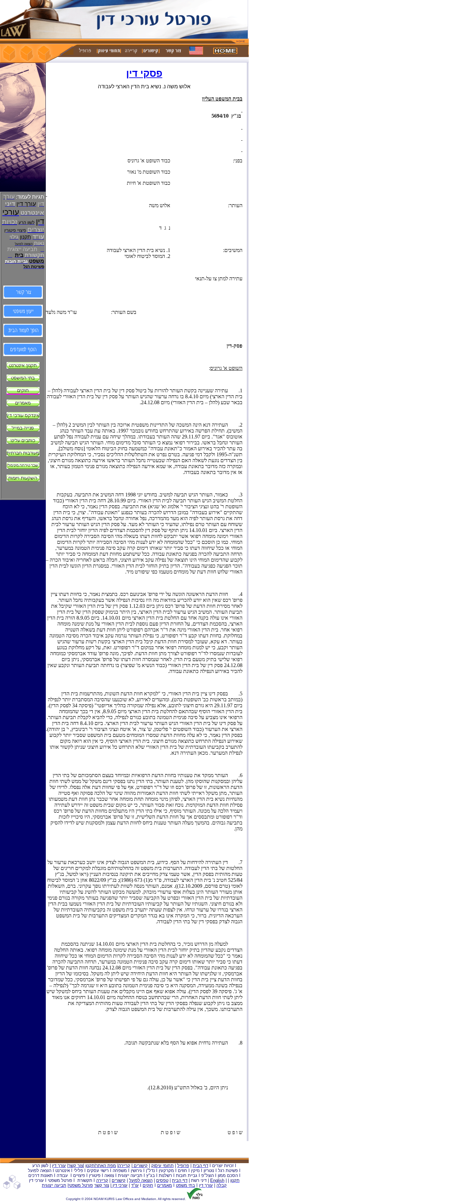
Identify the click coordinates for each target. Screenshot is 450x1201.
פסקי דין (144, 73)
